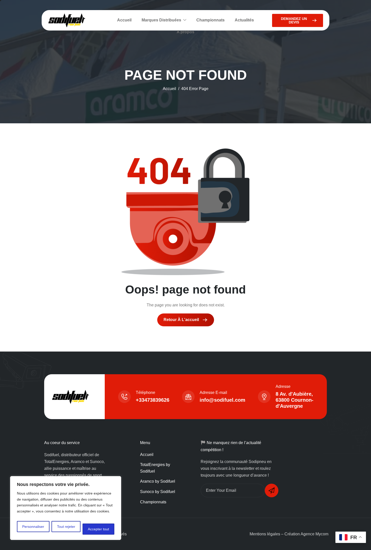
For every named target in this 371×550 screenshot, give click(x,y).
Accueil (124, 20)
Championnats (210, 20)
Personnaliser (33, 527)
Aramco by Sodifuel (157, 481)
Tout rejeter (66, 527)
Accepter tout (98, 529)
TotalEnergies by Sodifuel (155, 467)
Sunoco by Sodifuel (157, 491)
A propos (185, 32)
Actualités (244, 20)
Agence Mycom (314, 534)
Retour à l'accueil (182, 319)
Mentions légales (265, 534)
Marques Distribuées (161, 20)
